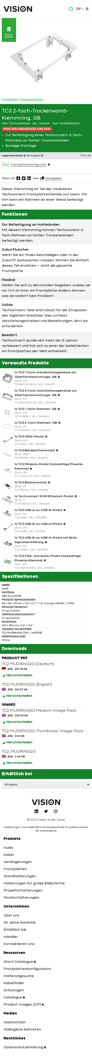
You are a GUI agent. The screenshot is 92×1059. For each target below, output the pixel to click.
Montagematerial (32, 99)
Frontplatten (10, 99)
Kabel (9, 855)
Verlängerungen (18, 862)
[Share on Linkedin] (29, 178)
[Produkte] (86, 9)
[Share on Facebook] (18, 178)
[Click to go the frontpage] (18, 9)
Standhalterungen (20, 876)
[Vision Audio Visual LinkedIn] (36, 811)
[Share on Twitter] (23, 178)
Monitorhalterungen (21, 897)
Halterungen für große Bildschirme (34, 883)
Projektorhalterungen (23, 890)
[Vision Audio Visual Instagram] (55, 811)
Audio (8, 847)
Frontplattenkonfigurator (28, 164)
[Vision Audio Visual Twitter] (46, 811)
